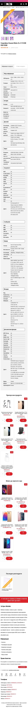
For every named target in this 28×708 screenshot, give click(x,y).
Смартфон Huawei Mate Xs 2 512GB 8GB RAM (7, 590)
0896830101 (14, 689)
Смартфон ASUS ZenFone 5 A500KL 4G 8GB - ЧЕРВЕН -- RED (7, 498)
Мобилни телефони (6, 7)
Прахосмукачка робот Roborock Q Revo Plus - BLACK (21, 439)
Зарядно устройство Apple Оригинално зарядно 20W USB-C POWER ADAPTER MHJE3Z (7, 467)
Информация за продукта (7, 66)
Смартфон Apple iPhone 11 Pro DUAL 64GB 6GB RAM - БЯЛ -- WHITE (7, 440)
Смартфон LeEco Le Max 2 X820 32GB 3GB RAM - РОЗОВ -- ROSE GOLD (21, 526)
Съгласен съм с (10, 670)
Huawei (13, 7)
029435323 (19, 682)
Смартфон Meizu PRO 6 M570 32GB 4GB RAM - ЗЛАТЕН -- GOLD (7, 525)
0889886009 (14, 682)
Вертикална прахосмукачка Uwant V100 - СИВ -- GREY (7, 413)
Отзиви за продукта (20, 66)
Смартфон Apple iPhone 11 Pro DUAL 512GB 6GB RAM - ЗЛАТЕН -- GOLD (21, 413)
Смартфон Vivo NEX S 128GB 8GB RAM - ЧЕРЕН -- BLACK (7, 552)
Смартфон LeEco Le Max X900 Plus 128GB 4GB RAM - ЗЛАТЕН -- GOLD (21, 499)
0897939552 (9, 685)
